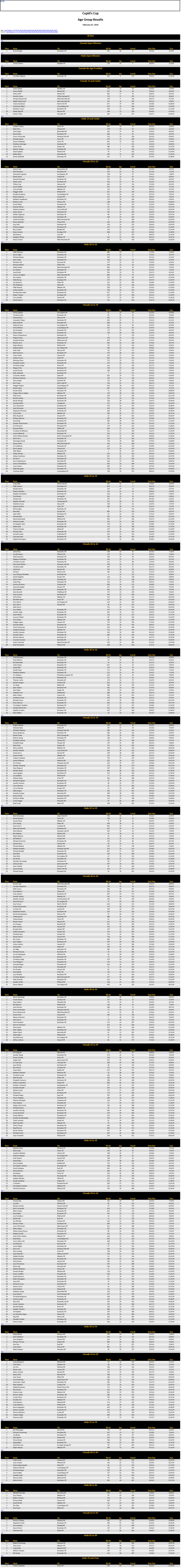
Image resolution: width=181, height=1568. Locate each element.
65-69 (51, 30)
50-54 (40, 30)
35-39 (29, 30)
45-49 (36, 30)
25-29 (21, 30)
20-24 (17, 30)
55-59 (44, 30)
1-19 (14, 30)
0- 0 (16, 32)
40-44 (32, 30)
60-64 (47, 30)
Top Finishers (8, 30)
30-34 (25, 30)
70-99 (55, 30)
